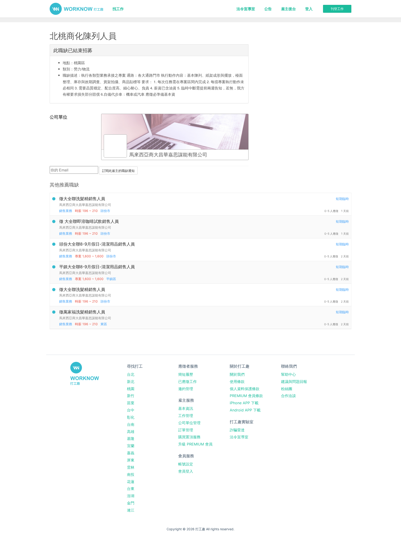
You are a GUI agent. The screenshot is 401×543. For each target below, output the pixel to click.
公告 (268, 8)
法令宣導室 (245, 8)
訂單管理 (185, 430)
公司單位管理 (189, 422)
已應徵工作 (187, 381)
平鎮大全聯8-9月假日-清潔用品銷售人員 (97, 266)
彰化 (130, 417)
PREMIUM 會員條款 (246, 395)
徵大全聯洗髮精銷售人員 (82, 198)
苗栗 (130, 403)
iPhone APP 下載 (244, 403)
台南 (130, 424)
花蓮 (130, 481)
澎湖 (130, 495)
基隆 (130, 438)
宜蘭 (130, 445)
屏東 (130, 460)
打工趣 (76, 8)
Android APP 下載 (245, 410)
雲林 (130, 467)
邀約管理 (185, 388)
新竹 (130, 395)
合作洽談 (288, 395)
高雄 (130, 431)
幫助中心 (288, 374)
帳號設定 (185, 464)
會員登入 (185, 471)
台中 (130, 410)
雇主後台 (288, 8)
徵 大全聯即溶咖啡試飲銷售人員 (89, 221)
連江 (130, 510)
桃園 (130, 388)
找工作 (118, 8)
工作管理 (185, 415)
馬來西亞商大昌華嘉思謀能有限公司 (85, 205)
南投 (130, 474)
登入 (309, 8)
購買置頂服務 (189, 437)
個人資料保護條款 (244, 388)
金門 (130, 503)
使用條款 (237, 381)
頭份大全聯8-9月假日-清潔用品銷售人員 (97, 244)
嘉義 (130, 453)
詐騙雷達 (237, 430)
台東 (130, 488)
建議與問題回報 (294, 381)
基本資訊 (185, 408)
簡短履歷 (185, 374)
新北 (130, 381)
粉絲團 (286, 388)
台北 (130, 374)
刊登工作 (337, 9)
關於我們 (237, 374)
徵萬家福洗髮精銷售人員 (82, 311)
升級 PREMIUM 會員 (195, 444)
